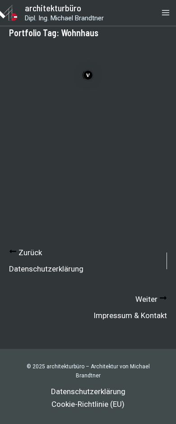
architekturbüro (53, 7)
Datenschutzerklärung (88, 391)
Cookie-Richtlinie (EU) (88, 404)
